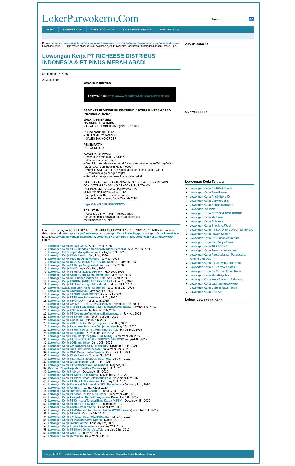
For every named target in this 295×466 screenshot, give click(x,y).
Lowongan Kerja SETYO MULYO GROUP (216, 213)
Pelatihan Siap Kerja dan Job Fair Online (74, 368)
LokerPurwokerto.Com (90, 18)
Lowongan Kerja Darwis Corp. (67, 246)
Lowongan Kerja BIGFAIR (206, 292)
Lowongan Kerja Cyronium (65, 436)
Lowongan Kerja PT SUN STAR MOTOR (73, 294)
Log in (151, 454)
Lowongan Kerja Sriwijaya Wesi (210, 225)
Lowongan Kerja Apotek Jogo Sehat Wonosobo (78, 275)
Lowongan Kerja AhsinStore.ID (210, 196)
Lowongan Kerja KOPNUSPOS (68, 291)
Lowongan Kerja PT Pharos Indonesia (72, 297)
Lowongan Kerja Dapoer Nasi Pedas (213, 287)
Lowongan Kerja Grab (62, 432)
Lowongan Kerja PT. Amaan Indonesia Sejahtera (79, 358)
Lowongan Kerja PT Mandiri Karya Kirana (75, 420)
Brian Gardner (136, 454)
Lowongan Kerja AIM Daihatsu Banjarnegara (77, 323)
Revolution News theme (109, 454)
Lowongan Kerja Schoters (207, 221)
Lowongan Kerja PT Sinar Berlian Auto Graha (77, 394)
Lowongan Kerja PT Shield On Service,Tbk (75, 429)
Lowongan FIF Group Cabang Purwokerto (74, 252)
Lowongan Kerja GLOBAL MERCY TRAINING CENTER (83, 262)
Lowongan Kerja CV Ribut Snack (211, 188)
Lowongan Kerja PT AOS (64, 413)
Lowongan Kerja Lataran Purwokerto (214, 283)
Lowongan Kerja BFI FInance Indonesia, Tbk (76, 278)
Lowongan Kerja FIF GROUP (66, 300)
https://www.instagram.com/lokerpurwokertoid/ (138, 96)
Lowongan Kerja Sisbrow (64, 371)
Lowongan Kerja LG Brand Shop (69, 342)
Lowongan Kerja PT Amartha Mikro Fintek (75, 271)
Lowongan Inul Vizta (202, 209)
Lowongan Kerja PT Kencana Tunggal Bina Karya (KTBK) (85, 400)
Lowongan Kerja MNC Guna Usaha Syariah (76, 352)
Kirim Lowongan (102, 29)
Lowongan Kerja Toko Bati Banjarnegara (74, 349)
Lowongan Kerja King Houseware (211, 205)
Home (50, 29)
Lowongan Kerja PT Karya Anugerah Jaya (75, 265)
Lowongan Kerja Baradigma (66, 333)
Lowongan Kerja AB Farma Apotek (212, 267)
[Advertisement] (60, 151)
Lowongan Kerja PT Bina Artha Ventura (73, 381)
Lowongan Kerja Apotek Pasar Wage (72, 407)
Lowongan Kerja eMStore (206, 217)
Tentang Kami (72, 29)
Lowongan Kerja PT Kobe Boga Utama (73, 374)
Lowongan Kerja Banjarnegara (81, 43)
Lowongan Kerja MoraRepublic (210, 275)
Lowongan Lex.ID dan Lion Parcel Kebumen (76, 287)
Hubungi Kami (169, 29)
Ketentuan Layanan (137, 29)
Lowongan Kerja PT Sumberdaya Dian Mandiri (78, 365)
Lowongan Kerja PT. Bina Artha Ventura (73, 258)
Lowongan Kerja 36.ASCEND (208, 246)
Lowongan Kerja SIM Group (65, 268)
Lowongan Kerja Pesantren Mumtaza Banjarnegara (81, 326)
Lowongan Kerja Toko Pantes (209, 192)
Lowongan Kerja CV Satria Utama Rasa (215, 271)
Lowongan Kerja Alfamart (64, 387)
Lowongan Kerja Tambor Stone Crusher (74, 391)
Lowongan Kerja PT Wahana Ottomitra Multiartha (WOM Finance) (90, 410)
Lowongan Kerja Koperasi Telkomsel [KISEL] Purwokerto (85, 384)
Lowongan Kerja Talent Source (68, 423)
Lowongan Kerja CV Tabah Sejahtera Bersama (78, 416)
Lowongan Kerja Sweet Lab (65, 320)
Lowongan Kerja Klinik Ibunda (67, 255)
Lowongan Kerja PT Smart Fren (68, 316)
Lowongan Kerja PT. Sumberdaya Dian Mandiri (78, 284)
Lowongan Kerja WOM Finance (68, 362)
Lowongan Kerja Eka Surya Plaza (211, 242)
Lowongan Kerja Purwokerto (155, 43)
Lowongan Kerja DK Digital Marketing (214, 238)
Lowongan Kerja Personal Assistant (213, 250)
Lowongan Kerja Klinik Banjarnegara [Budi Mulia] (80, 336)
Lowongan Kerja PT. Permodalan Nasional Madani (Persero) (87, 249)
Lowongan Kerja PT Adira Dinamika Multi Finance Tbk (83, 329)
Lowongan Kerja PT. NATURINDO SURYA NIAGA (221, 229)
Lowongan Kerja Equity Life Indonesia (72, 426)
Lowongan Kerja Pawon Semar (210, 234)
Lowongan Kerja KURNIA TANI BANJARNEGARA (80, 281)
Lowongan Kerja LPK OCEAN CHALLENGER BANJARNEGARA (89, 307)
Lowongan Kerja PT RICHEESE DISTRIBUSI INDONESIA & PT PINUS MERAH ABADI (99, 59)
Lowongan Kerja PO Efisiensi (67, 310)
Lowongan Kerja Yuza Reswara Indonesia (217, 279)
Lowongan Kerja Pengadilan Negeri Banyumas (78, 397)
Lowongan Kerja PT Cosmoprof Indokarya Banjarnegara (84, 313)
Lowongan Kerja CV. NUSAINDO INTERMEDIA (78, 345)
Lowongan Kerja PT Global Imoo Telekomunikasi (79, 378)
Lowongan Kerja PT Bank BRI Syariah (72, 403)
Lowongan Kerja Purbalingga (118, 43)
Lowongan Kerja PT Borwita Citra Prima (216, 263)
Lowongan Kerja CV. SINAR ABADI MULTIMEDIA (79, 304)
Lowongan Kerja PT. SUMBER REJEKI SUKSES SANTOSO (86, 339)
